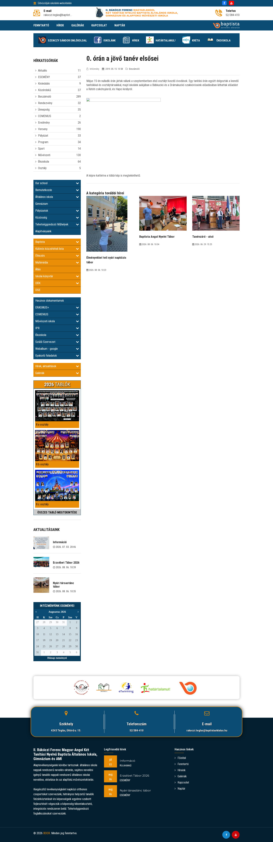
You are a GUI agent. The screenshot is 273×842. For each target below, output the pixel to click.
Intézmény (94, 68)
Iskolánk (109, 40)
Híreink (182, 770)
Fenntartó (183, 764)
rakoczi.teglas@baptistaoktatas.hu (206, 730)
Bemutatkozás (43, 190)
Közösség (41, 217)
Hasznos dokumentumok (49, 300)
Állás (38, 269)
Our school (41, 183)
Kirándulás (44, 83)
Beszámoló (44, 96)
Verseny (43, 129)
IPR (37, 328)
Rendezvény (45, 103)
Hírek (135, 40)
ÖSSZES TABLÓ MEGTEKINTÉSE (57, 512)
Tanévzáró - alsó (203, 236)
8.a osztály (42, 424)
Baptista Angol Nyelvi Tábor (157, 236)
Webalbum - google (46, 348)
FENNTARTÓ (41, 25)
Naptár (181, 788)
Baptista (40, 242)
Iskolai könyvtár (44, 276)
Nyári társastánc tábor (63, 584)
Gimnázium (41, 204)
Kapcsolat (183, 782)
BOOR (46, 833)
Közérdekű (44, 90)
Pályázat (43, 135)
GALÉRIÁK (77, 25)
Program (43, 142)
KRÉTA (196, 40)
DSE (37, 290)
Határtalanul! (166, 40)
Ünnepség (44, 109)
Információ (60, 542)
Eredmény (44, 122)
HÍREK (60, 25)
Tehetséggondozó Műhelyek (51, 224)
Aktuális (42, 70)
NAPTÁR (119, 25)
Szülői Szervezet (45, 342)
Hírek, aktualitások (45, 366)
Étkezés (40, 255)
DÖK (37, 283)
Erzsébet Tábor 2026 (66, 562)
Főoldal (182, 758)
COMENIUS (44, 116)
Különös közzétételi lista (49, 249)
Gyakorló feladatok (46, 355)
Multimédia (41, 262)
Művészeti (44, 155)
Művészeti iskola (45, 321)
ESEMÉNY (44, 77)
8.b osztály (42, 464)
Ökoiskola (223, 40)
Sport (41, 148)
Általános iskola (44, 197)
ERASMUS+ (42, 307)
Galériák (39, 373)
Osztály (42, 168)
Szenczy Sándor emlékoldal (67, 40)
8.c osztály (42, 504)
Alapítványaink (43, 231)
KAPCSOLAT (99, 25)
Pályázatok (41, 210)
